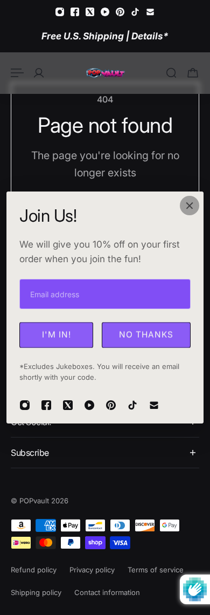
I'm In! (56, 335)
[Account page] (39, 73)
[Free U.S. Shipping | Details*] (105, 36)
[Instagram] (59, 11)
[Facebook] (74, 11)
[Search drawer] (171, 73)
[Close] (189, 205)
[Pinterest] (120, 11)
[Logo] (105, 72)
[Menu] (17, 73)
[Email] (150, 11)
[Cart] (193, 73)
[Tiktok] (135, 11)
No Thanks (146, 335)
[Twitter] (89, 11)
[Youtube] (105, 11)
